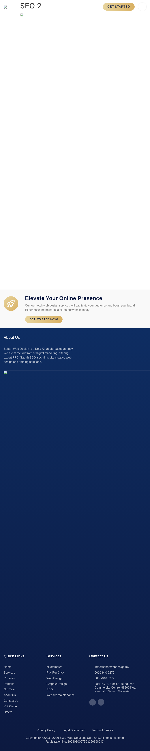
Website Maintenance (60, 695)
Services (9, 672)
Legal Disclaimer (74, 730)
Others (8, 712)
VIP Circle (10, 706)
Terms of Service (102, 730)
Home (8, 666)
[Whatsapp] (101, 702)
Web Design (54, 678)
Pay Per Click (55, 672)
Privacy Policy (46, 730)
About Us (10, 695)
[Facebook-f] (92, 702)
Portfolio (9, 683)
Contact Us (11, 700)
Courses (9, 678)
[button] (142, 7)
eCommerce (54, 666)
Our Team (10, 689)
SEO (49, 689)
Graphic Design (56, 683)
